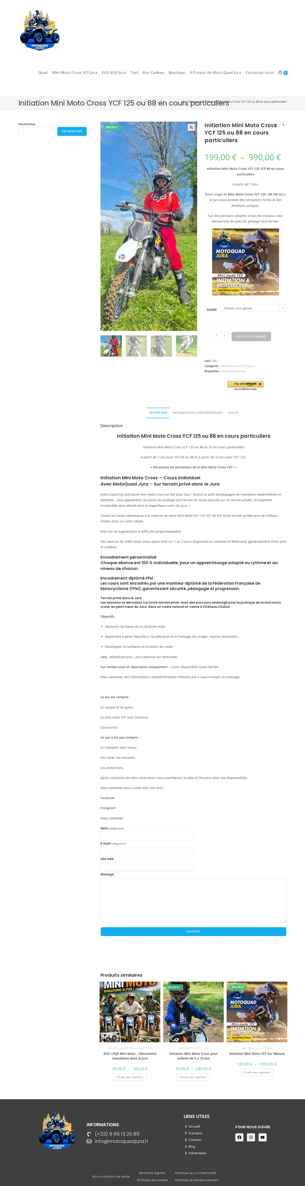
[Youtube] (263, 1137)
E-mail (113, 843)
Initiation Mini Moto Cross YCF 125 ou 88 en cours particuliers (245, 102)
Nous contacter (111, 818)
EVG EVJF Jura (114, 1048)
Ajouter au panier (251, 336)
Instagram (108, 808)
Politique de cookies (152, 1180)
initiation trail (229, 371)
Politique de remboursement (197, 1180)
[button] (191, 127)
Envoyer (193, 931)
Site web (107, 859)
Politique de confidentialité (195, 1173)
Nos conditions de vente (111, 1176)
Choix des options (130, 1077)
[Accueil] (183, 102)
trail (242, 371)
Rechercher (27, 124)
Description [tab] (158, 413)
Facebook (107, 798)
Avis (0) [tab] (233, 413)
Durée (212, 309)
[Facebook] (239, 1137)
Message (107, 874)
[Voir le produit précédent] (275, 125)
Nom (112, 828)
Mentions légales (152, 1173)
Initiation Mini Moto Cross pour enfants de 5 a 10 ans (193, 1055)
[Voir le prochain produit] (283, 125)
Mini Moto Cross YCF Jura (236, 366)
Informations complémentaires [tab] (198, 413)
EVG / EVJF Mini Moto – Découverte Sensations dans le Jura (130, 1055)
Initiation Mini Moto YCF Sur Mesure (257, 1053)
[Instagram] (251, 1137)
